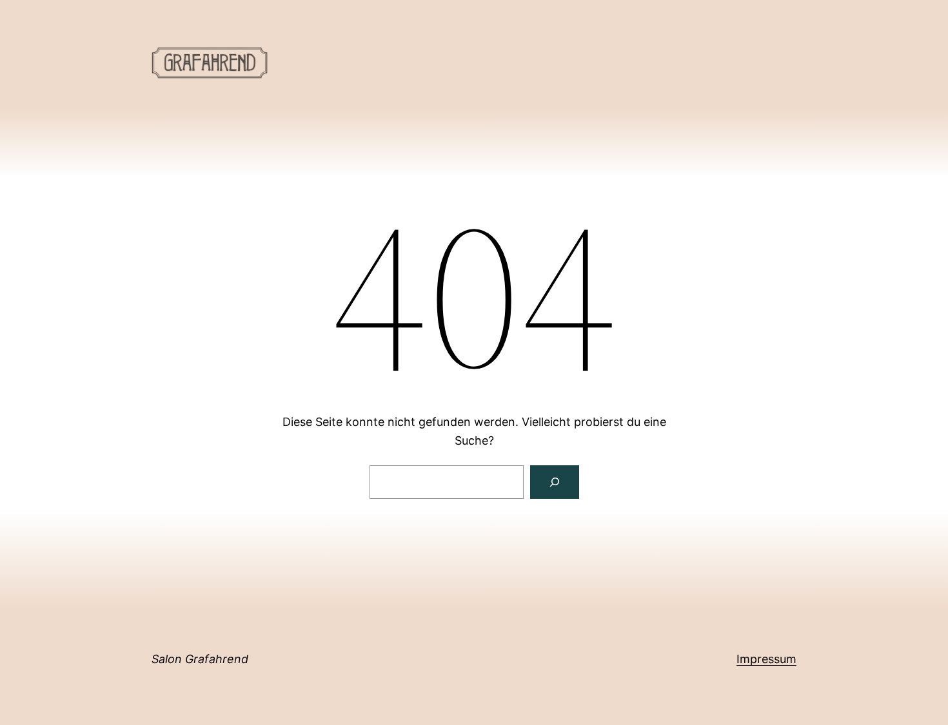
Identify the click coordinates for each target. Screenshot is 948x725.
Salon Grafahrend (200, 659)
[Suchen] (554, 482)
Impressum (766, 659)
